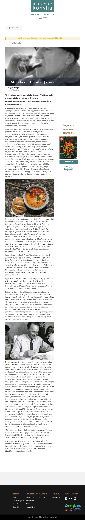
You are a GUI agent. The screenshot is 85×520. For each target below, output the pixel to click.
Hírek (15, 497)
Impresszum (30, 497)
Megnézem (68, 162)
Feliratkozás (56, 497)
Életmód (16, 507)
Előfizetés (42, 497)
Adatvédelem (30, 507)
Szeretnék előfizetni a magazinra (68, 168)
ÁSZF (28, 504)
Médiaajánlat (30, 500)
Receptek (16, 504)
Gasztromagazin (18, 500)
